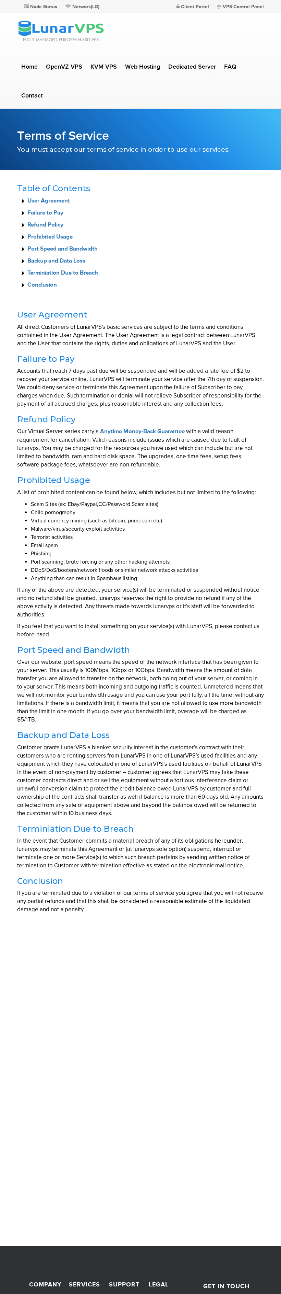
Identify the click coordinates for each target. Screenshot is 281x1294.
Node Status (43, 6)
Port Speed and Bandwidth (62, 248)
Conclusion (42, 284)
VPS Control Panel (242, 6)
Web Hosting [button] (142, 66)
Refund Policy (45, 224)
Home (29, 66)
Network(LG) (85, 6)
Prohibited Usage (50, 236)
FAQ (230, 66)
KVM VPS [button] (103, 66)
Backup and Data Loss (56, 260)
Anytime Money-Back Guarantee (142, 431)
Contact (32, 95)
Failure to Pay (45, 212)
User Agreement (48, 200)
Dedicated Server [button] (192, 66)
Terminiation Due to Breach (62, 272)
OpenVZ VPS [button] (64, 66)
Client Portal (194, 6)
